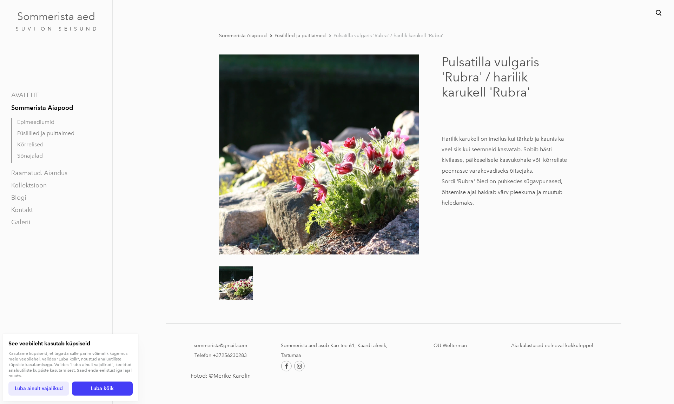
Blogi (18, 197)
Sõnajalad (30, 155)
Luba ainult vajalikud (39, 388)
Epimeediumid (35, 122)
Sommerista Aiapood (42, 107)
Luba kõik (102, 388)
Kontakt (22, 210)
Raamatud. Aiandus (39, 173)
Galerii (21, 222)
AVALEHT (25, 95)
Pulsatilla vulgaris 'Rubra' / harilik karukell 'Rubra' (388, 36)
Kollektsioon (29, 185)
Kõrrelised (30, 144)
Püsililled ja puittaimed (45, 133)
